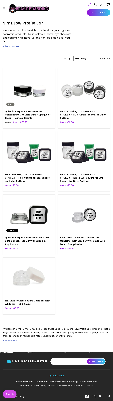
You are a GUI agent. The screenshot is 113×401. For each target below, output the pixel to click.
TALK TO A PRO (99, 12)
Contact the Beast (23, 381)
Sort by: (67, 58)
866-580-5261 (89, 4)
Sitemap (78, 385)
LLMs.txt (90, 385)
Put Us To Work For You (60, 385)
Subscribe (96, 361)
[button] (4, 9)
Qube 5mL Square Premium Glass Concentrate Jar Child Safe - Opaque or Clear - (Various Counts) (28, 115)
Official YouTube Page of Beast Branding (57, 381)
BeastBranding (17, 396)
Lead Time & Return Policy (33, 385)
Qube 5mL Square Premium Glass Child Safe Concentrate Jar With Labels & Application (27, 241)
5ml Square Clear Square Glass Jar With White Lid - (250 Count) (27, 302)
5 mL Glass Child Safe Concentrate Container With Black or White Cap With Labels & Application (82, 241)
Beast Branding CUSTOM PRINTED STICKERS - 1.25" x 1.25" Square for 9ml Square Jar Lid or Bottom (81, 178)
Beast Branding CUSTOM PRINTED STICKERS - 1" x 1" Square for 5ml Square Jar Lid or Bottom (27, 178)
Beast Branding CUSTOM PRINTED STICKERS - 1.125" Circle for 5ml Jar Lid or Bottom (83, 115)
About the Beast (88, 381)
